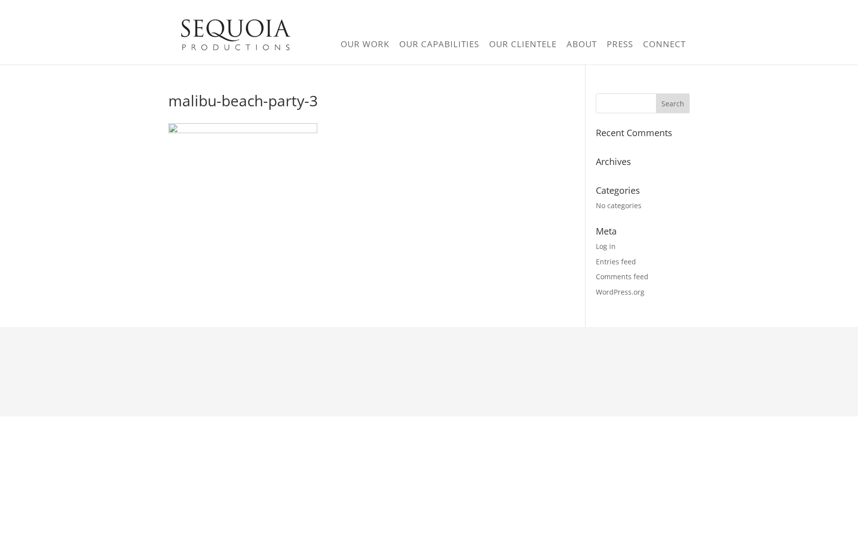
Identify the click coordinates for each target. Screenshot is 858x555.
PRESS (620, 44)
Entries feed (616, 261)
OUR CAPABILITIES (439, 44)
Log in (606, 246)
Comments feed (622, 276)
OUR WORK (365, 44)
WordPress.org (620, 292)
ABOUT (582, 44)
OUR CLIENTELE (523, 44)
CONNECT (664, 44)
